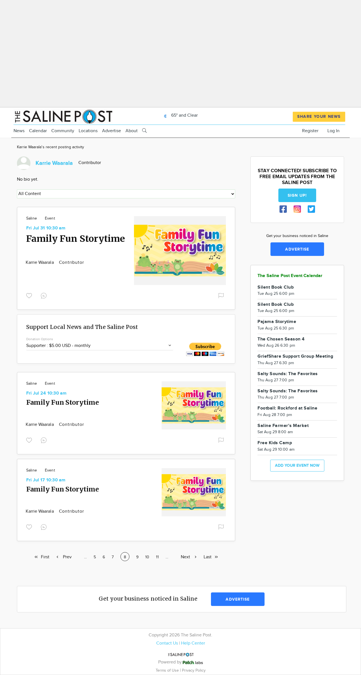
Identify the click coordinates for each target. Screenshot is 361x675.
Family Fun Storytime (75, 238)
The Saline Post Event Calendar (290, 275)
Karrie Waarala (40, 262)
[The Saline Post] (63, 115)
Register (310, 131)
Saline (31, 218)
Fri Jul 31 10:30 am (46, 228)
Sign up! (297, 195)
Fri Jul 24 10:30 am (46, 393)
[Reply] (45, 295)
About (132, 131)
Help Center (193, 643)
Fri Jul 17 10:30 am (46, 480)
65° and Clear (184, 115)
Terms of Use (168, 670)
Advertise (111, 131)
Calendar (38, 131)
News (19, 131)
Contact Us (167, 643)
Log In (333, 131)
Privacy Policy (194, 670)
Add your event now (297, 465)
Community (62, 131)
